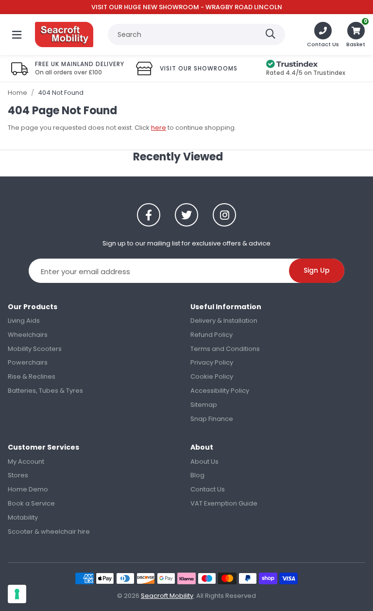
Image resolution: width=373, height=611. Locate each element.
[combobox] (196, 34)
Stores (18, 475)
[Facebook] (148, 215)
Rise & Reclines (31, 376)
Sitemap (203, 404)
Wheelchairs (28, 334)
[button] (355, 34)
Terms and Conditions (225, 348)
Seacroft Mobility (64, 34)
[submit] (270, 34)
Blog (197, 475)
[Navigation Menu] (16, 34)
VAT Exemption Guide (223, 503)
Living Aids (24, 320)
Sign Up (317, 270)
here (158, 127)
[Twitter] (186, 215)
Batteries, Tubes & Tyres (45, 390)
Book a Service (31, 503)
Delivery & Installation (223, 320)
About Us (204, 461)
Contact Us (207, 489)
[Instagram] (224, 215)
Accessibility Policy (219, 390)
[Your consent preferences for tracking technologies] (17, 594)
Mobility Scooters (35, 348)
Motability (23, 517)
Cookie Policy (211, 376)
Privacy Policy (211, 362)
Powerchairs (28, 362)
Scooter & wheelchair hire (49, 531)
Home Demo (28, 489)
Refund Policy (211, 334)
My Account (26, 461)
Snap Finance (211, 418)
